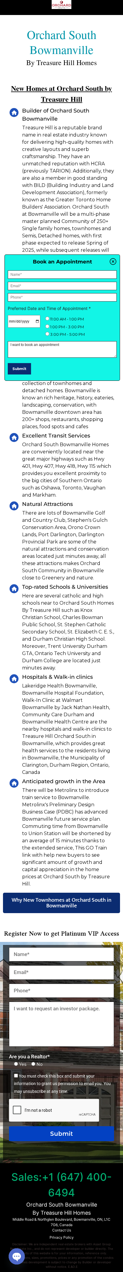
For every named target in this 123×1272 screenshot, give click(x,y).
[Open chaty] (17, 1256)
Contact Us (61, 1230)
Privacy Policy (62, 1237)
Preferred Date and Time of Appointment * (49, 308)
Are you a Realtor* (29, 1057)
